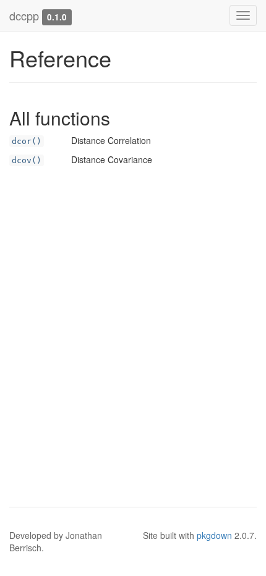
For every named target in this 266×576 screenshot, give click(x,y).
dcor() (26, 141)
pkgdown (214, 535)
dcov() (26, 160)
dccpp (24, 15)
